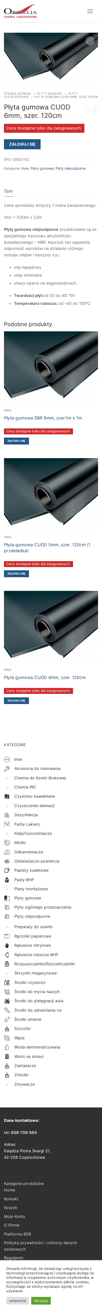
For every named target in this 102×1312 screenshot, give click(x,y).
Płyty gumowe (49, 93)
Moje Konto (14, 1216)
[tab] (8, 191)
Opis (8, 190)
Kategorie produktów (24, 1183)
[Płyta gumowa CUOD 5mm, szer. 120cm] (87, 109)
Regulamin (13, 1257)
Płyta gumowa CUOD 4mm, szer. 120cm (45, 677)
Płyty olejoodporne (70, 168)
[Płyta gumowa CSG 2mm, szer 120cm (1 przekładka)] (96, 109)
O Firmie (12, 1225)
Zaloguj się (22, 144)
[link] (24, 1132)
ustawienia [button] (17, 1301)
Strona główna (17, 93)
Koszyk (10, 1207)
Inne (25, 168)
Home (9, 1189)
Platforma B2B (17, 1234)
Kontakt (11, 1198)
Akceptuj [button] (41, 1301)
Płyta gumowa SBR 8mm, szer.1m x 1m (43, 417)
